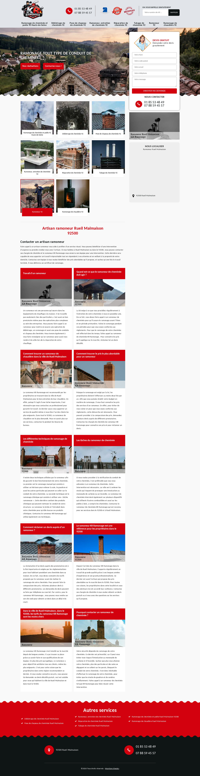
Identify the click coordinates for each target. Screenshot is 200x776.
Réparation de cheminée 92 (121, 24)
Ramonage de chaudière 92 (170, 24)
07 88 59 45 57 (83, 13)
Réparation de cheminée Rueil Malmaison (95, 721)
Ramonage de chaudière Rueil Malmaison (149, 721)
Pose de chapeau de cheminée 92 (78, 24)
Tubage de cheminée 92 (139, 24)
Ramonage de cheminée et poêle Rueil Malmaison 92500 (155, 717)
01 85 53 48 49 (83, 9)
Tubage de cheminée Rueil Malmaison (93, 726)
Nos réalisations (30, 66)
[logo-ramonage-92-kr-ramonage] (32, 9)
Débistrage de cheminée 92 (58, 24)
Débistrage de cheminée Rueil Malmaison (41, 719)
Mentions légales (112, 769)
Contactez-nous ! (53, 66)
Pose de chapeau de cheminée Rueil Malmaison (44, 723)
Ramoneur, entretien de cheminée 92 (100, 24)
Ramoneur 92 (154, 24)
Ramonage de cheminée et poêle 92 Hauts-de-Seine (34, 24)
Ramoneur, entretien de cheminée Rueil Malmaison (99, 717)
